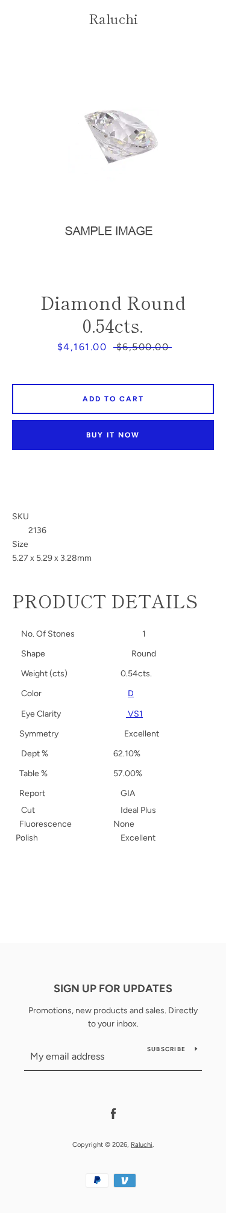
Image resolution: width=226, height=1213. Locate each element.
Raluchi (113, 18)
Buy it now (113, 435)
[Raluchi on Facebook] (113, 1113)
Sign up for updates (113, 988)
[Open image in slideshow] (113, 149)
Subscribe (166, 1049)
